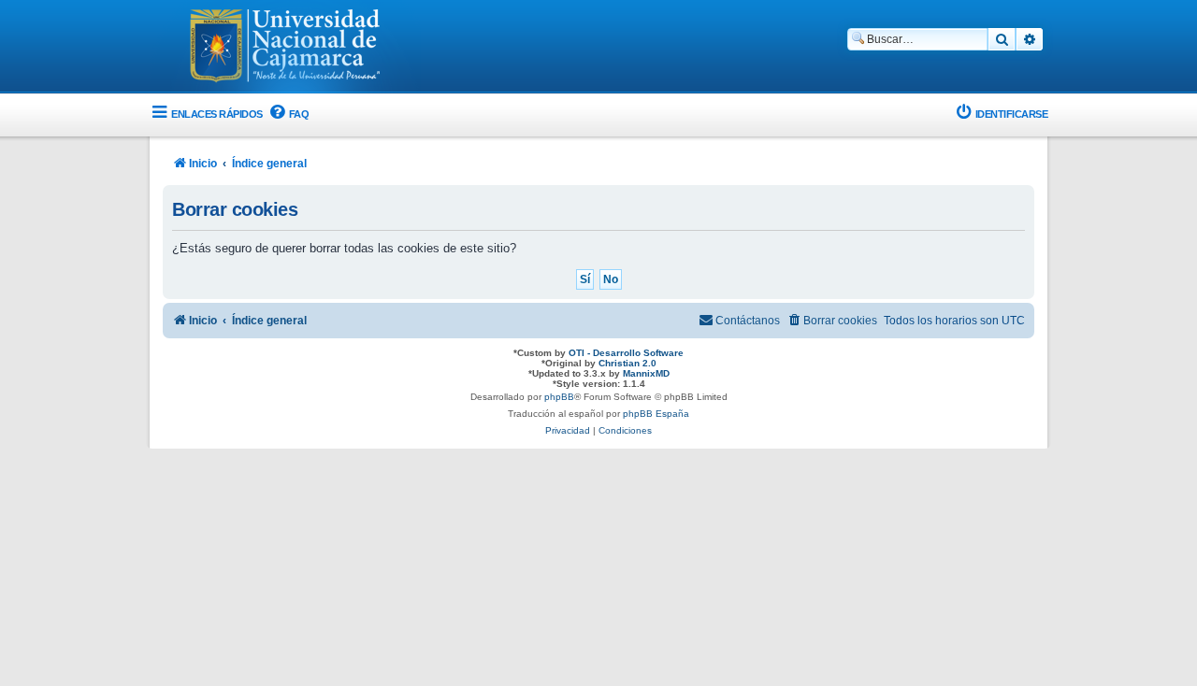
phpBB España (656, 413)
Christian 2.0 (627, 363)
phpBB (559, 397)
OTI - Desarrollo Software (626, 353)
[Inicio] (285, 47)
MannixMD (646, 373)
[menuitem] (288, 114)
